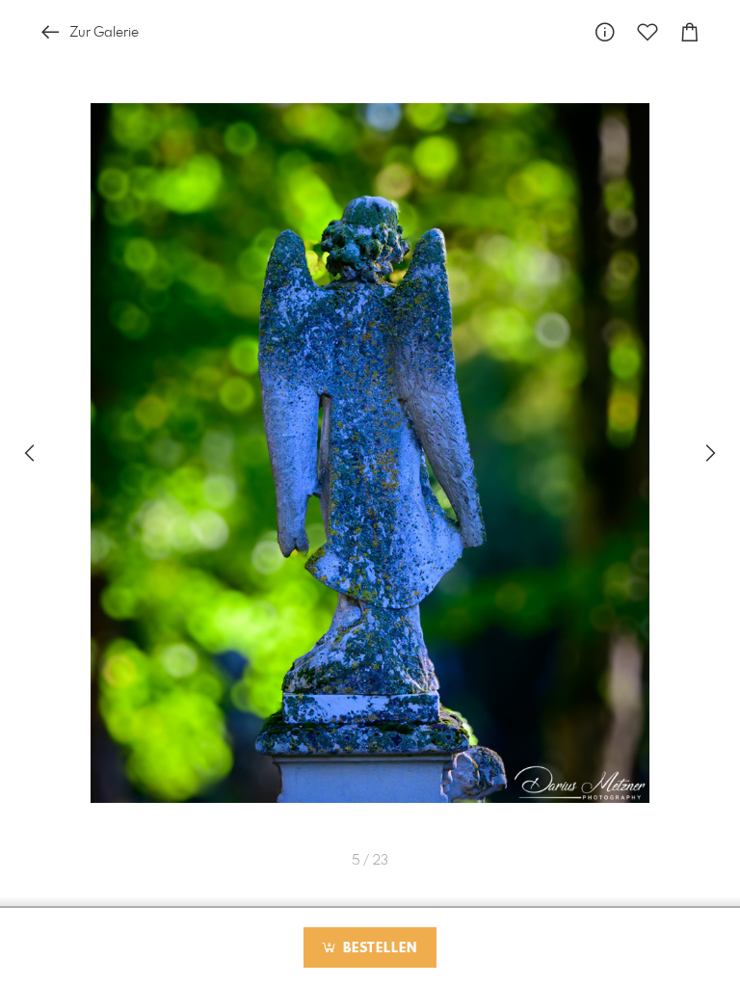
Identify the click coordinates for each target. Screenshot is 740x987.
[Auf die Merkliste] (647, 32)
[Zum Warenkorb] (689, 32)
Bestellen (377, 948)
